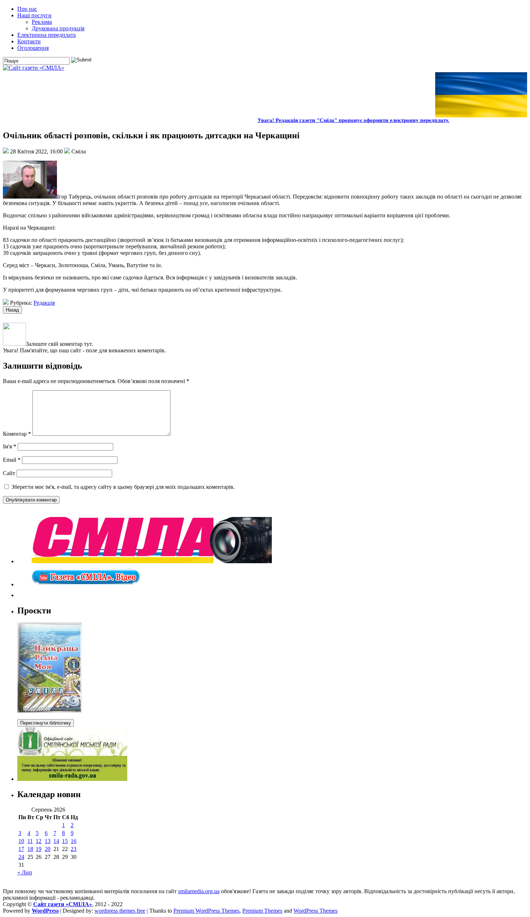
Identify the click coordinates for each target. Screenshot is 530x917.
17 (21, 849)
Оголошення (33, 48)
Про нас (27, 9)
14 (56, 841)
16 (73, 841)
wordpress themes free (119, 911)
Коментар (17, 434)
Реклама (42, 22)
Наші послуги (34, 15)
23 (73, 849)
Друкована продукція (58, 28)
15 (65, 841)
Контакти (29, 41)
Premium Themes (262, 911)
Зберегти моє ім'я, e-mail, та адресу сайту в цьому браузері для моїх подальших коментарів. (123, 487)
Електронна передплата (46, 35)
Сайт (9, 473)
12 (38, 841)
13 (47, 841)
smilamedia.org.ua (199, 891)
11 (30, 841)
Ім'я (9, 446)
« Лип (24, 872)
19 (38, 849)
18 (30, 849)
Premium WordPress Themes (206, 911)
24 (21, 857)
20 (47, 849)
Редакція (44, 303)
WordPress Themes (315, 911)
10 (21, 841)
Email (12, 460)
